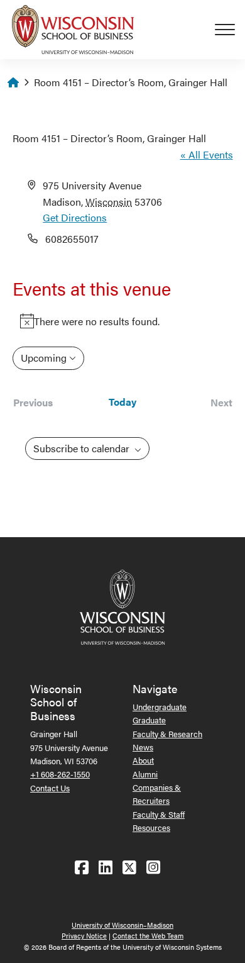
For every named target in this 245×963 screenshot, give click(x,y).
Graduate (149, 720)
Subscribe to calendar (82, 448)
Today (122, 402)
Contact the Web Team (147, 935)
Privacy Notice (84, 935)
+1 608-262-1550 (60, 774)
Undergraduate (160, 707)
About (143, 760)
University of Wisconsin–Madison (122, 925)
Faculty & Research (167, 734)
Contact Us (50, 788)
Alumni (145, 774)
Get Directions (75, 217)
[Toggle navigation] (230, 29)
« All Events (206, 154)
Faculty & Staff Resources (159, 820)
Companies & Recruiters (157, 793)
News (143, 747)
